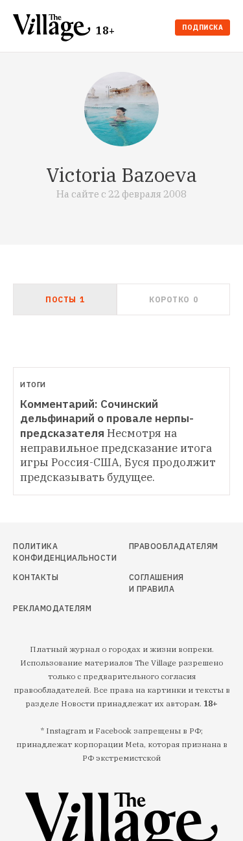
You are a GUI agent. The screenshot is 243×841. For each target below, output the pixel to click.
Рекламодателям (45, 608)
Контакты (35, 577)
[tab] (65, 299)
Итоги (33, 384)
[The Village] (54, 28)
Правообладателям (157, 546)
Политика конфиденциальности (45, 552)
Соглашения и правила (156, 583)
